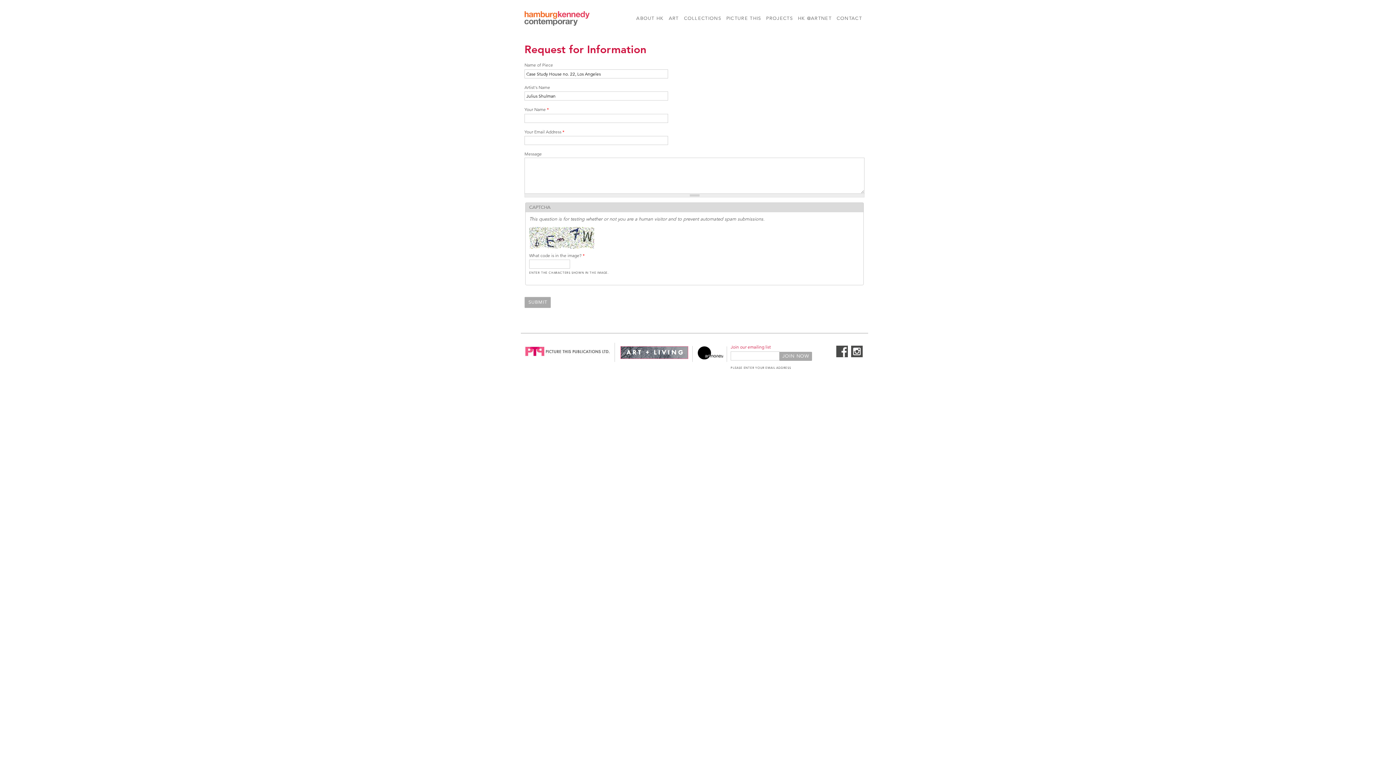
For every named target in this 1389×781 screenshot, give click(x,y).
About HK (649, 18)
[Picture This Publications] (567, 358)
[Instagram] (857, 356)
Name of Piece (538, 65)
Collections (702, 18)
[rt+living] (654, 358)
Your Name (536, 109)
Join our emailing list (751, 347)
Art (674, 18)
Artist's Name (537, 87)
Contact (849, 18)
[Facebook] (842, 356)
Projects (779, 18)
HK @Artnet (815, 18)
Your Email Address (544, 132)
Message (533, 154)
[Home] (557, 19)
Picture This (743, 18)
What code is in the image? (557, 255)
